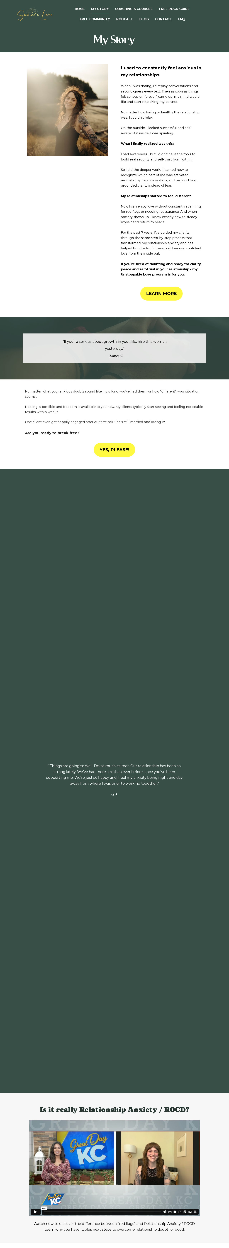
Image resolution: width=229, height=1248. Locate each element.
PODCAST (124, 19)
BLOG (144, 19)
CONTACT (163, 19)
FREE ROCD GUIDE (174, 9)
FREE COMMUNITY (95, 19)
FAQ (181, 19)
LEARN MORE (161, 293)
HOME (80, 9)
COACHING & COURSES (134, 9)
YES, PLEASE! (114, 449)
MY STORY (100, 9)
